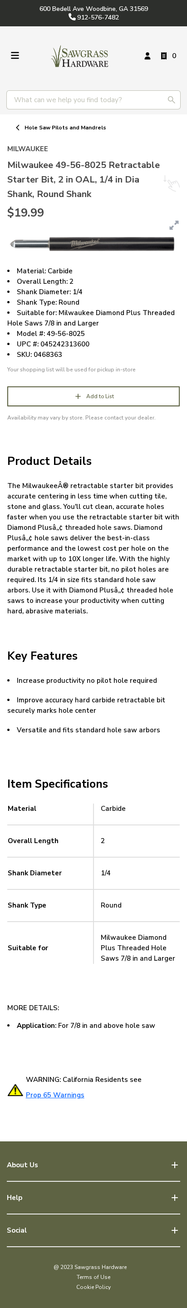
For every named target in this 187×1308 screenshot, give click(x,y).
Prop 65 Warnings (55, 1095)
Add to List (100, 396)
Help (14, 1197)
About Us (22, 1165)
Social (17, 1230)
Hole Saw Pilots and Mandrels (65, 127)
